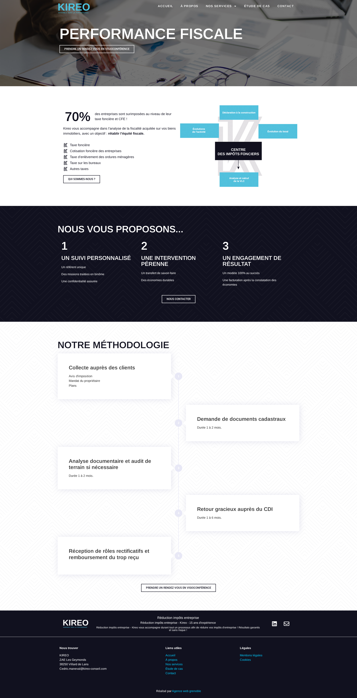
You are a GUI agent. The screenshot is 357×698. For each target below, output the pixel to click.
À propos (189, 6)
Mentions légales (251, 655)
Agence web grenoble (186, 691)
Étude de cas (257, 6)
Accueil (165, 6)
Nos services (219, 6)
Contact (285, 6)
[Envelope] (286, 623)
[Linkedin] (274, 623)
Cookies (245, 659)
